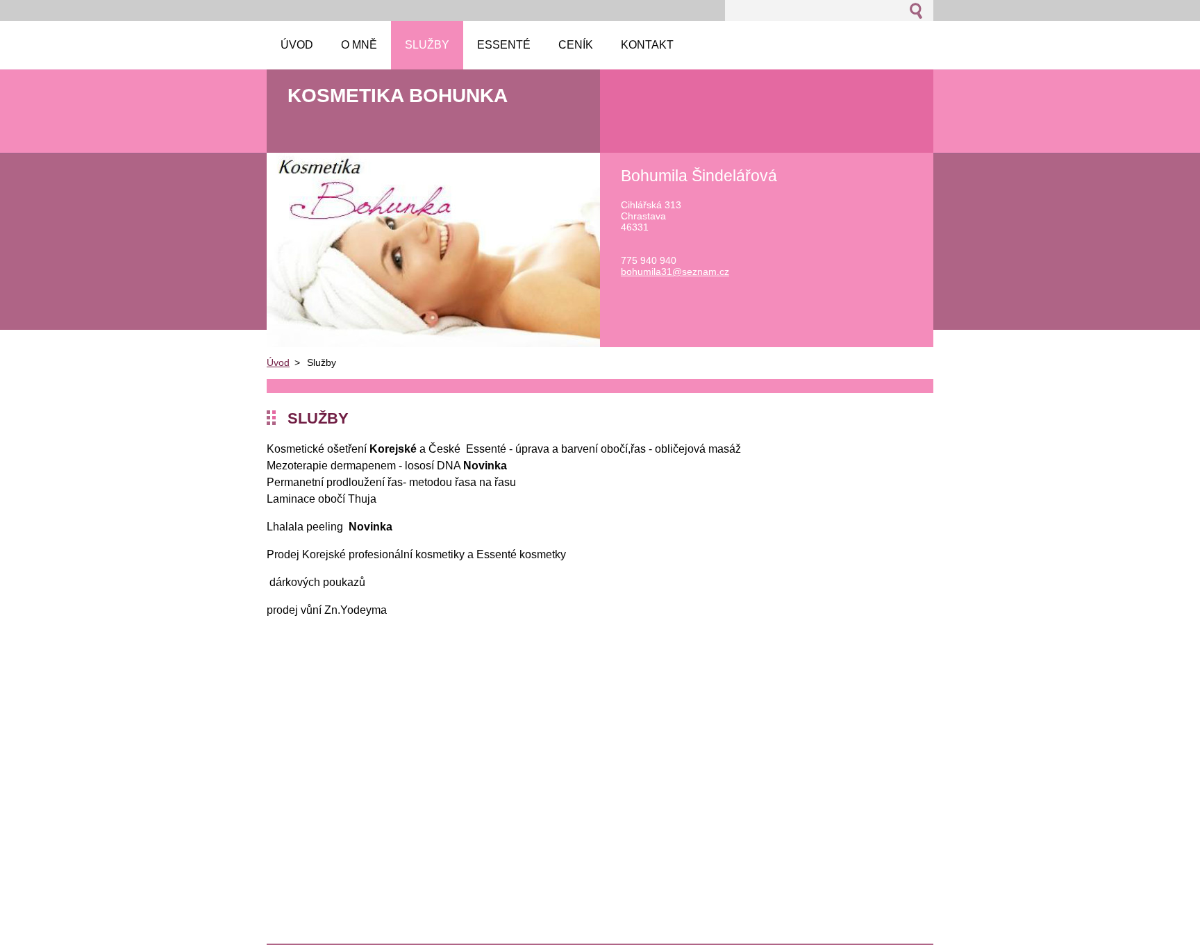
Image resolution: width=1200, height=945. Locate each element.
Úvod (278, 362)
